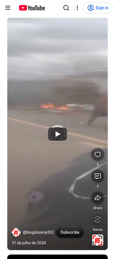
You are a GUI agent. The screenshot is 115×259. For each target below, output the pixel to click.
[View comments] (97, 176)
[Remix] (97, 219)
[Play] (57, 134)
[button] (16, 232)
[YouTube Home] (32, 8)
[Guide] (7, 7)
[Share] (97, 197)
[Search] (66, 7)
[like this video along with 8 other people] (97, 154)
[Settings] (77, 7)
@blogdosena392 (38, 232)
